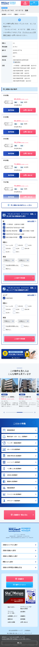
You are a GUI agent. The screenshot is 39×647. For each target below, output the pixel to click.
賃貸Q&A (10, 619)
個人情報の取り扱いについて (15, 633)
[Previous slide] (4, 412)
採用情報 (22, 619)
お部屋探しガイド (12, 616)
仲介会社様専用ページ (15, 630)
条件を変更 (30, 221)
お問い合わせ (24, 622)
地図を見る (17, 62)
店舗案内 (22, 616)
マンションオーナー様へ (11, 612)
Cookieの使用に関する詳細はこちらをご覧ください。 (16, 639)
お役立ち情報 (11, 622)
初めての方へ (11, 607)
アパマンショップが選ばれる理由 (25, 607)
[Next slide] (35, 412)
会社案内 (22, 611)
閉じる (19, 643)
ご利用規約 (27, 630)
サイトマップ (28, 633)
